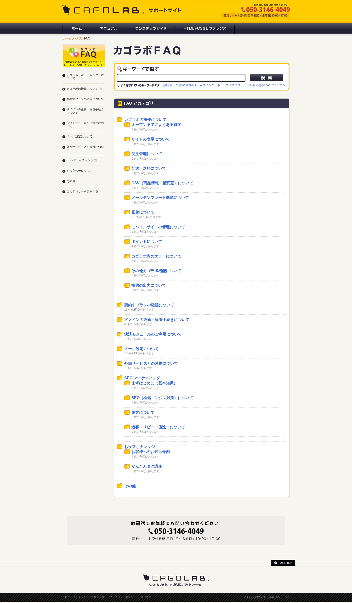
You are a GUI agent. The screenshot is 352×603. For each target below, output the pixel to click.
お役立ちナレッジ (139, 447)
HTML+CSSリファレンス (205, 28)
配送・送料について (148, 168)
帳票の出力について (148, 285)
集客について (142, 412)
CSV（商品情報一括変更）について (162, 183)
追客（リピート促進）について (158, 427)
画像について (142, 212)
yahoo (266, 85)
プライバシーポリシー (122, 597)
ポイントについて (146, 242)
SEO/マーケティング (142, 378)
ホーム (76, 28)
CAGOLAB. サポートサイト (122, 10)
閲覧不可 (191, 85)
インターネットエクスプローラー (227, 85)
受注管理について (146, 154)
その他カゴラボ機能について (156, 271)
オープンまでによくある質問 (156, 125)
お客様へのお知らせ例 (150, 452)
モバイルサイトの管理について (158, 227)
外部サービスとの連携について (151, 363)
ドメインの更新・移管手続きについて (156, 320)
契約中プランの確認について (149, 305)
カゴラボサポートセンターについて (85, 76)
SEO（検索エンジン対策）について (162, 398)
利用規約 (146, 597)
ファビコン (278, 85)
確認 (182, 85)
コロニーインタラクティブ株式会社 (83, 597)
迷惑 (259, 85)
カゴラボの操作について (145, 119)
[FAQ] (147, 53)
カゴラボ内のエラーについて (156, 256)
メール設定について (141, 349)
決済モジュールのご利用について (153, 334)
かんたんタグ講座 (146, 466)
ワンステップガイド (151, 28)
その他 (130, 486)
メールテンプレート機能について (160, 197)
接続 (166, 85)
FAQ (78, 38)
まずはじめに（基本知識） (154, 383)
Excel (201, 85)
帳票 (252, 85)
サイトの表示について (150, 139)
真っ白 (174, 85)
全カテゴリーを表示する (82, 191)
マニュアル (109, 28)
